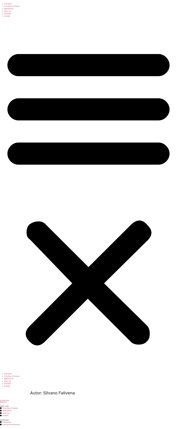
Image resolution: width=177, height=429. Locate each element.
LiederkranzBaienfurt (4, 401)
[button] (88, 194)
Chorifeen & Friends (11, 6)
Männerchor (8, 9)
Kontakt (7, 16)
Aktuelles (7, 13)
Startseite (8, 4)
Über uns (7, 11)
